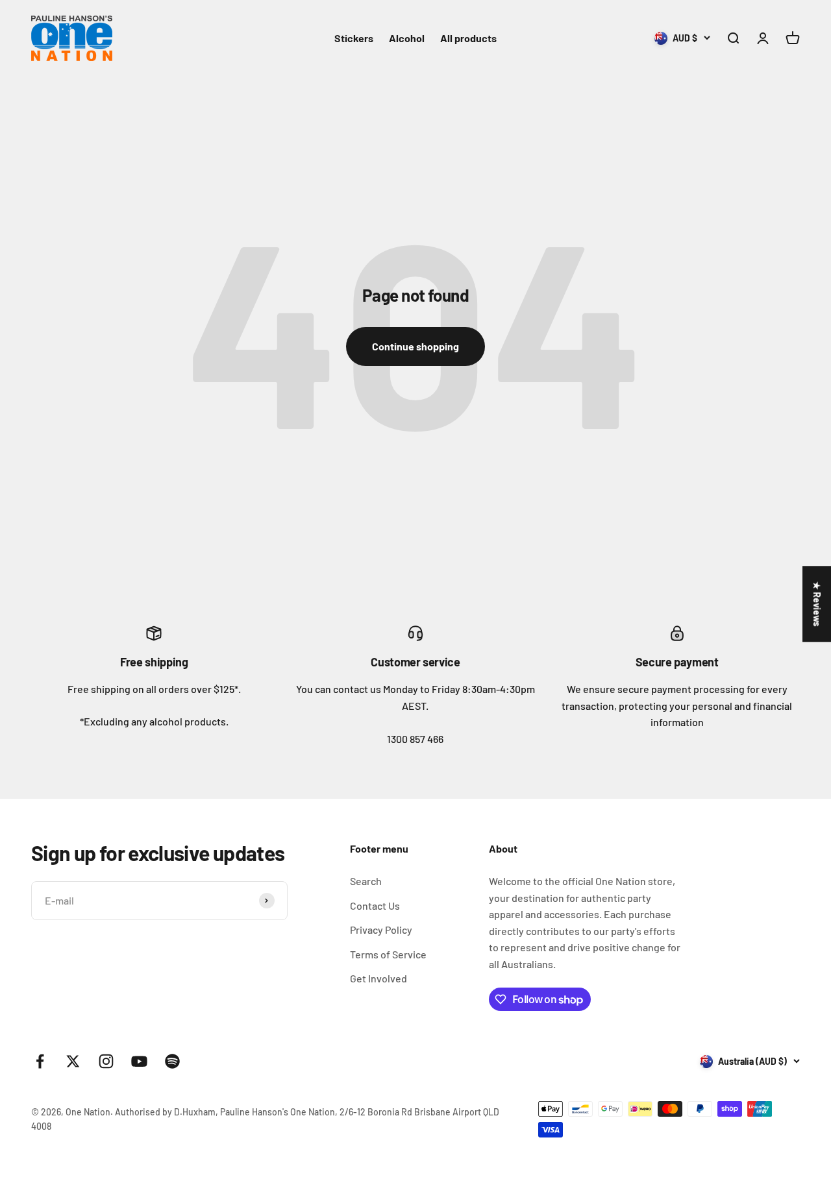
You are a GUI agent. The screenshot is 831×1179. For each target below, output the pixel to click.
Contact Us (375, 905)
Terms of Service (388, 954)
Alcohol (407, 38)
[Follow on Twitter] (73, 1061)
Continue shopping (415, 346)
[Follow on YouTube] (139, 1061)
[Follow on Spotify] (172, 1061)
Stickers (353, 38)
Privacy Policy (381, 929)
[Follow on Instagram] (106, 1061)
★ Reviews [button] (817, 603)
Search (366, 881)
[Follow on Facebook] (40, 1061)
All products (468, 38)
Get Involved (378, 978)
